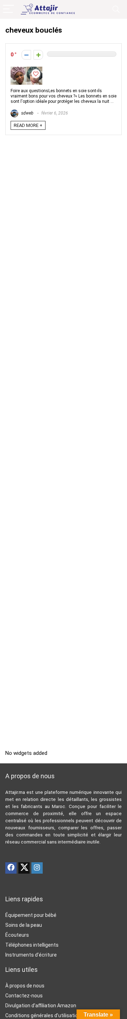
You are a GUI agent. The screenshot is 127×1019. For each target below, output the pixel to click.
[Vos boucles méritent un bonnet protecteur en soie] (26, 70)
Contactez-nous (24, 995)
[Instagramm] (37, 868)
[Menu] (8, 9)
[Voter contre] (26, 55)
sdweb (27, 113)
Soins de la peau (23, 925)
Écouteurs (17, 935)
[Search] (116, 9)
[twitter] (24, 868)
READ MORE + (28, 125)
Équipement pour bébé (30, 915)
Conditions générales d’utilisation (43, 1015)
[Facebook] (11, 868)
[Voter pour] (38, 55)
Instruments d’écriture (31, 955)
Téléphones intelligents (32, 945)
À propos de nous (24, 986)
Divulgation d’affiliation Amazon (40, 1005)
